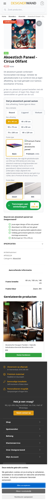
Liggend (25, 113)
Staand (12, 113)
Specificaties (10, 244)
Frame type (10, 137)
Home (4, 16)
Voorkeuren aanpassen (23, 497)
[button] (42, 3)
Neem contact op (23, 413)
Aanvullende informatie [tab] (20, 270)
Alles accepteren (23, 485)
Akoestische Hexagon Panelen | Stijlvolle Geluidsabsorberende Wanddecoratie (20, 346)
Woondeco (12, 16)
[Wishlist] (40, 304)
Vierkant (38, 113)
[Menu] (5, 3)
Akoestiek (21, 16)
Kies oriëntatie (11, 108)
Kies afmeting (11, 117)
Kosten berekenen (23, 355)
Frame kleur (10, 180)
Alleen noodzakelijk (23, 491)
